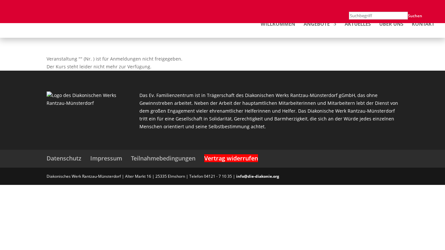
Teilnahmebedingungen (163, 158)
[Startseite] (42, 23)
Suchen (415, 16)
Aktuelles (358, 24)
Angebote (317, 24)
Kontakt (423, 24)
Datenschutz (64, 158)
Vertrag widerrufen (231, 158)
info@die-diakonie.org (257, 176)
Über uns (391, 24)
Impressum (106, 158)
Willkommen (278, 24)
